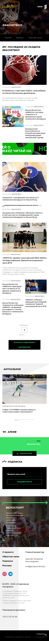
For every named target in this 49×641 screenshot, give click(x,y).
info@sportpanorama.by (35, 566)
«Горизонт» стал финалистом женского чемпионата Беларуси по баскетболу (20, 199)
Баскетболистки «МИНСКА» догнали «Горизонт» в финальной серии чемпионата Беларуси (35, 114)
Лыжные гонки (35, 38)
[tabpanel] (24, 395)
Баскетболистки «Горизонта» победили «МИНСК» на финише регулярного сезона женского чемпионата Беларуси (12, 308)
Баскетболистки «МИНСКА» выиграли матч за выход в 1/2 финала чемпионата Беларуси (11, 288)
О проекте (8, 552)
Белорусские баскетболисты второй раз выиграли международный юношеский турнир (35, 133)
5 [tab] (29, 420)
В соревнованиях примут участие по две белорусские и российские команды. (19, 99)
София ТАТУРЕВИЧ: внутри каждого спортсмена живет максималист (19, 411)
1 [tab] (16, 420)
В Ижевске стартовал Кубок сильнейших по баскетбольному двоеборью (24, 92)
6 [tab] (32, 420)
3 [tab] (23, 420)
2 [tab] (20, 420)
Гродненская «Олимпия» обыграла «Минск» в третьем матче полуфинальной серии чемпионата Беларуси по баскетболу (22, 215)
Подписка (7, 561)
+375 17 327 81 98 (9, 617)
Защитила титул (33, 444)
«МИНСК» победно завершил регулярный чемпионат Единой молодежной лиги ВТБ (35, 303)
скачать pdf (26, 453)
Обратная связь (10, 556)
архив (12, 432)
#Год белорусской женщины (13, 406)
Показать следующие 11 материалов (24, 344)
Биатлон (20, 38)
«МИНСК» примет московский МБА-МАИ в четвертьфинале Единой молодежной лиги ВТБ (24, 260)
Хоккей (8, 38)
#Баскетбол (16, 87)
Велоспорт (15, 507)
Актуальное (12, 369)
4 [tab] (26, 420)
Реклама (7, 565)
